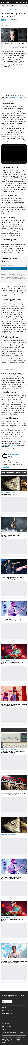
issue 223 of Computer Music (10, 445)
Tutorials (3, 9)
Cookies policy (5, 1020)
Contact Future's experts (7, 1010)
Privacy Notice (20, 274)
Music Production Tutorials (13, 9)
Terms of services (18, 273)
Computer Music (12, 19)
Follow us (16, 47)
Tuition (3, 20)
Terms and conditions (7, 1013)
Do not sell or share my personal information (12, 1032)
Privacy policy (5, 1016)
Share (5, 47)
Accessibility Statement (7, 1026)
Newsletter (24, 47)
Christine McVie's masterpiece (14, 5)
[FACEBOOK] (9, 457)
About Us (4, 1007)
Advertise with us (6, 1023)
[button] (2, 2)
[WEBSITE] (12, 457)
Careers (3, 1029)
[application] (14, 153)
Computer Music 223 (15, 97)
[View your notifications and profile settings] (17, 2)
